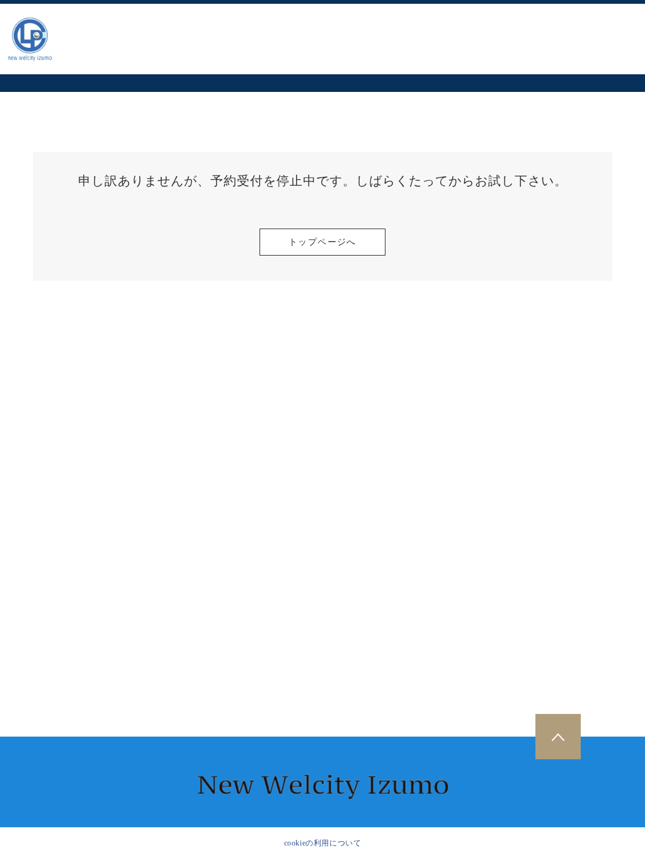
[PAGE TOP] (558, 736)
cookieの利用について (323, 843)
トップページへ (322, 242)
